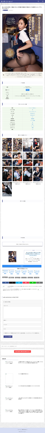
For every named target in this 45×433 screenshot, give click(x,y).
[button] (5, 283)
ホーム (20, 429)
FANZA (27, 89)
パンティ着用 (32, 120)
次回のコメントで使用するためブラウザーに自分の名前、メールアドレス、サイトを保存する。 (22, 333)
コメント (6, 305)
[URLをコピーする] (39, 283)
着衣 (32, 124)
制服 (32, 127)
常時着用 (32, 118)
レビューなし (5, 10)
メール (5, 324)
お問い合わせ (24, 429)
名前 (5, 320)
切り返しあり (32, 113)
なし (32, 116)
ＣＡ (32, 129)
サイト (5, 328)
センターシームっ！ (7, 1)
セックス (32, 125)
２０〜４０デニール (32, 111)
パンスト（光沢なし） (32, 107)
